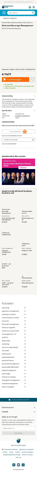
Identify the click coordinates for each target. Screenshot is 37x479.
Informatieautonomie (28, 283)
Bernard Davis (6, 22)
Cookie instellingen (27, 452)
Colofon (5, 452)
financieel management (10, 324)
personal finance (8, 360)
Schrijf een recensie (11, 139)
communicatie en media (10, 318)
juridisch (5, 337)
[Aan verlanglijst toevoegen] (32, 79)
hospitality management (22, 116)
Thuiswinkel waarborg (11, 449)
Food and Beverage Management (8, 219)
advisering (5, 308)
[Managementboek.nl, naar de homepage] (7, 8)
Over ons (18, 457)
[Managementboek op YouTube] (18, 464)
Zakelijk (5, 412)
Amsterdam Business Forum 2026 (17, 164)
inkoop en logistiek (8, 327)
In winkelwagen (14, 79)
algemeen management (10, 311)
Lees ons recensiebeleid (9, 143)
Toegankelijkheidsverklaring (11, 455)
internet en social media (10, 331)
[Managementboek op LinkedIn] (13, 464)
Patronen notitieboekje (6, 251)
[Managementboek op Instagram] (23, 464)
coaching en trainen (9, 314)
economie (5, 321)
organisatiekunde (8, 357)
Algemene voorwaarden (26, 449)
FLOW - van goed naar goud (7, 283)
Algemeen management (10, 18)
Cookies (17, 452)
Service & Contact (27, 455)
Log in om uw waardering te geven (12, 135)
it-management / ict (9, 334)
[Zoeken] (33, 13)
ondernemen (6, 354)
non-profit (5, 351)
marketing (5, 344)
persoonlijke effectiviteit (10, 367)
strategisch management (11, 380)
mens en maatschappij (10, 347)
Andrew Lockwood (16, 22)
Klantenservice (8, 407)
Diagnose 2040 (27, 250)
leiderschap (6, 341)
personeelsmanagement (10, 364)
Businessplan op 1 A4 (28, 219)
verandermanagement (10, 383)
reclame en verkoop (9, 377)
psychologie (6, 374)
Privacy (11, 452)
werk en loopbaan (8, 387)
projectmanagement (9, 370)
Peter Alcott (26, 22)
